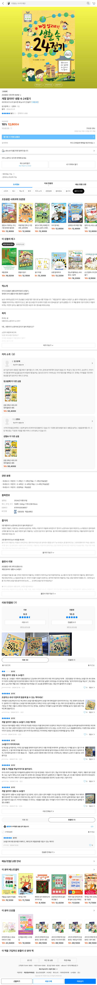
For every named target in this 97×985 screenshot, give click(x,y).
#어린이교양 (20, 244)
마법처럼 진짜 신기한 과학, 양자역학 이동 (25, 217)
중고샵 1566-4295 (53, 965)
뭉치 (3, 109)
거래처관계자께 (64, 972)
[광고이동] (88, 3)
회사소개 (55, 972)
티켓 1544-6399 (39, 965)
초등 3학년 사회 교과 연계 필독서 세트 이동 (11, 398)
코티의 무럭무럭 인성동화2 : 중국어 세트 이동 (42, 932)
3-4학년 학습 (30, 484)
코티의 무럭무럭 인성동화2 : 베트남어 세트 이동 (75, 932)
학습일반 (28, 487)
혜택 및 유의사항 (25, 627)
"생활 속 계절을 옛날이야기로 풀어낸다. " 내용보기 (48, 773)
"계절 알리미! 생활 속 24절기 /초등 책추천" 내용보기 (48, 726)
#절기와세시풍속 (8, 244)
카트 (94, 3)
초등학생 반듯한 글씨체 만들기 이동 (58, 889)
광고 (78, 972)
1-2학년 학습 (28, 481)
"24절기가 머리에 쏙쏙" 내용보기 (48, 749)
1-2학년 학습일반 (41, 481)
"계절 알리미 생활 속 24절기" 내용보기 (48, 679)
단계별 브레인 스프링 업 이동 (25, 929)
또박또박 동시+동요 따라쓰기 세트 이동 (9, 932)
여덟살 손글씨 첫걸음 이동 (9, 889)
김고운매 (5, 106)
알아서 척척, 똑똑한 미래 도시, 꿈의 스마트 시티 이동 (42, 217)
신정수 (14, 106)
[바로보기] (36, 644)
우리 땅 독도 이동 (58, 217)
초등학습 (20, 487)
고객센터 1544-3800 (25, 965)
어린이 (13, 481)
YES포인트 (5, 128)
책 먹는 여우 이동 (25, 888)
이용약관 (19, 972)
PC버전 (49, 972)
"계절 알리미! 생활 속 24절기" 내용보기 (48, 796)
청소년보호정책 (40, 972)
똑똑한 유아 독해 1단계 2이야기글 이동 (42, 889)
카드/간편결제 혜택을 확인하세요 (81, 143)
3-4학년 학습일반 (42, 484)
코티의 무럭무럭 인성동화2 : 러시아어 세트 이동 (58, 932)
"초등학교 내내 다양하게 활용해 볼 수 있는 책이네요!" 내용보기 (48, 703)
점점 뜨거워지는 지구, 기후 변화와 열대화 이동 (9, 217)
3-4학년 (20, 484)
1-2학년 (20, 481)
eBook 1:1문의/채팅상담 (69, 965)
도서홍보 (73, 972)
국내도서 (6, 481)
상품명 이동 (9, 263)
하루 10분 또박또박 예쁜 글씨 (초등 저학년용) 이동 (75, 889)
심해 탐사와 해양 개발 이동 (75, 217)
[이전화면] (3, 3)
